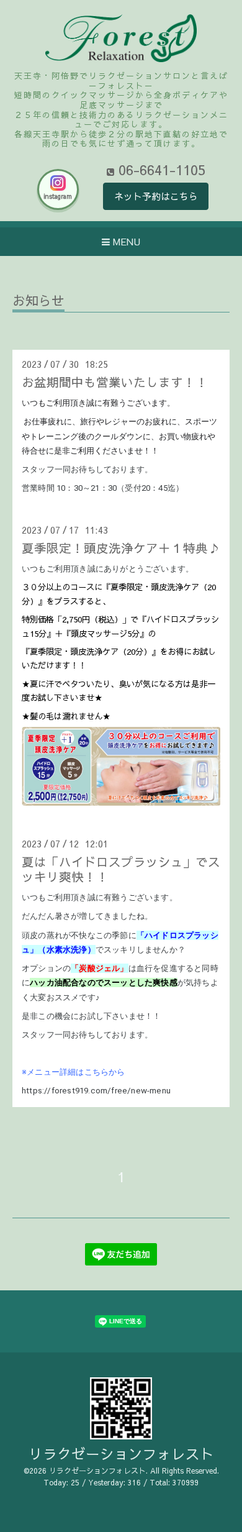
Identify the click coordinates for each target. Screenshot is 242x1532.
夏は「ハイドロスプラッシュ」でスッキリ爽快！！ (121, 868)
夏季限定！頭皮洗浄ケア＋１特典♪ (121, 547)
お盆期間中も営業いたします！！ (115, 381)
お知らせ (38, 301)
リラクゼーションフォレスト (121, 1453)
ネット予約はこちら (156, 196)
